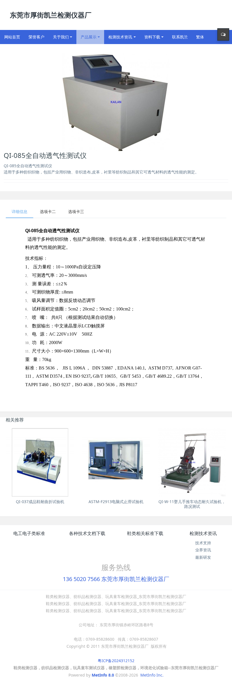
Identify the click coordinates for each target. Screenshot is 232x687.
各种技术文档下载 (87, 533)
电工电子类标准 (29, 533)
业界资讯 (203, 550)
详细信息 (19, 211)
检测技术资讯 (203, 533)
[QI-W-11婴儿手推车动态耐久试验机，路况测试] (192, 462)
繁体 (200, 37)
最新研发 (203, 557)
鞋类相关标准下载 (145, 533)
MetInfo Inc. (152, 675)
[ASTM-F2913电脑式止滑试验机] (116, 462)
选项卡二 (48, 211)
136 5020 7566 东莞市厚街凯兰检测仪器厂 (116, 579)
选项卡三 (76, 211)
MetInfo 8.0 (103, 675)
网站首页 (12, 37)
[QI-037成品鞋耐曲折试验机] (40, 462)
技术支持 (203, 542)
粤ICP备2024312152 (116, 660)
